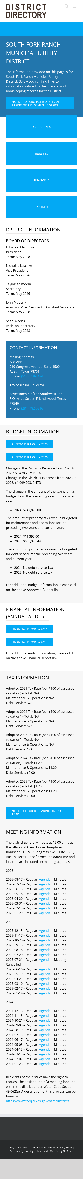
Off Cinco (68, 1151)
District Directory (45, 1147)
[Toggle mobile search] (67, 6)
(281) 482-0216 (32, 408)
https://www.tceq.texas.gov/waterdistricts (37, 1101)
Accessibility (17, 1151)
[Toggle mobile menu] (75, 6)
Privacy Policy (64, 1147)
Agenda (45, 879)
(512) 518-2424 (32, 376)
